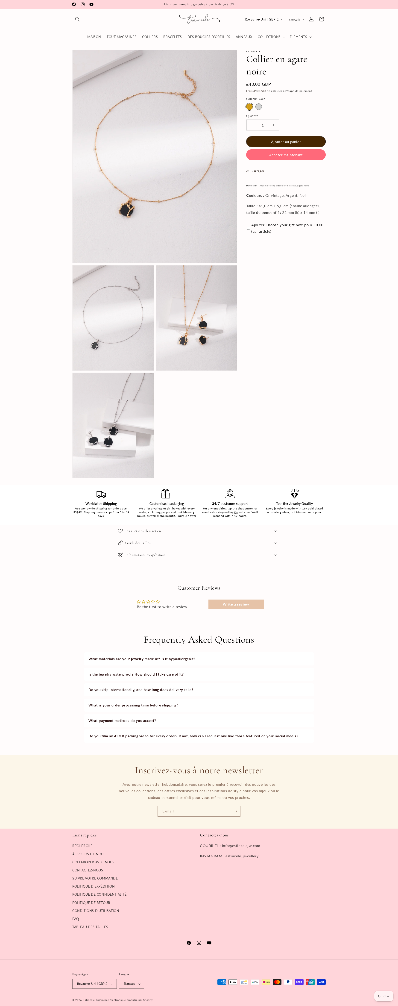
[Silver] (258, 106)
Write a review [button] (236, 604)
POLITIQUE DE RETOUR (91, 902)
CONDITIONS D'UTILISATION (95, 911)
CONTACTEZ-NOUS (87, 870)
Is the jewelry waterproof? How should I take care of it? (136, 674)
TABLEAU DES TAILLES (90, 927)
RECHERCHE (82, 846)
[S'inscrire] (235, 811)
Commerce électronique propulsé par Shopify (124, 999)
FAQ (75, 919)
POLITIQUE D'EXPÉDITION (93, 886)
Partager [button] (258, 171)
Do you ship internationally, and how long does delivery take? (140, 690)
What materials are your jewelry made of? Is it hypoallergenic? (141, 659)
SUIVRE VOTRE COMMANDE (95, 878)
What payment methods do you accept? (122, 720)
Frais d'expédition (258, 91)
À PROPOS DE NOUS (89, 854)
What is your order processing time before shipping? (133, 705)
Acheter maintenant (286, 155)
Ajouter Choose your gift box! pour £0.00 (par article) (287, 227)
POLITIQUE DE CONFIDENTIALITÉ (99, 894)
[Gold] (249, 106)
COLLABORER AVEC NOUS (93, 862)
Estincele (89, 999)
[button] (77, 19)
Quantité (252, 116)
